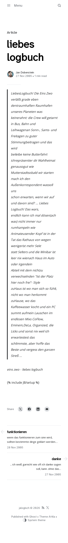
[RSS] (43, 508)
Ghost (33, 516)
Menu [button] (18, 5)
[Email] (47, 409)
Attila (52, 516)
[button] (59, 5)
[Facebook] (29, 409)
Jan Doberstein (25, 72)
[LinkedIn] (38, 409)
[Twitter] (20, 409)
